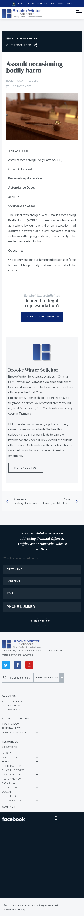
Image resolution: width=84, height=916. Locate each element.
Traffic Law (10, 723)
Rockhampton (12, 766)
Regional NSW (11, 778)
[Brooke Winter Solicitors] (22, 17)
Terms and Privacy (14, 909)
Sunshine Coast (13, 770)
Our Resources (24, 38)
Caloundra (10, 787)
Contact (8, 806)
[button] (20, 724)
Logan (6, 791)
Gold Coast (10, 757)
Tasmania (8, 783)
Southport (10, 796)
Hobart (7, 761)
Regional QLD (11, 774)
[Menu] (79, 12)
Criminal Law (11, 728)
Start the (45, 3)
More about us (25, 467)
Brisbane (8, 753)
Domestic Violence (15, 732)
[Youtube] (29, 665)
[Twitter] (6, 665)
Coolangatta (11, 800)
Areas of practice (15, 718)
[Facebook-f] (17, 665)
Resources (10, 741)
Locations (10, 747)
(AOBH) (35, 160)
